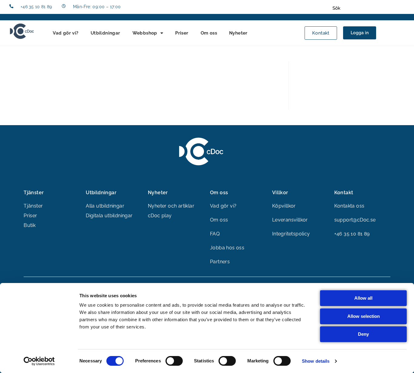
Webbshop (144, 33)
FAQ (215, 234)
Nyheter (238, 33)
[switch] (174, 361)
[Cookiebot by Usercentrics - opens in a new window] (39, 361)
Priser (181, 33)
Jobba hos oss (227, 248)
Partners (220, 262)
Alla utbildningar (105, 206)
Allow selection (363, 316)
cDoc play (160, 215)
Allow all (363, 298)
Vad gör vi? (65, 33)
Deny (363, 334)
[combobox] (368, 8)
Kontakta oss (349, 206)
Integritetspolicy (291, 234)
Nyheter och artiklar (171, 206)
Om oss (209, 33)
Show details (315, 361)
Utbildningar (105, 33)
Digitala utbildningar (109, 215)
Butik (29, 225)
